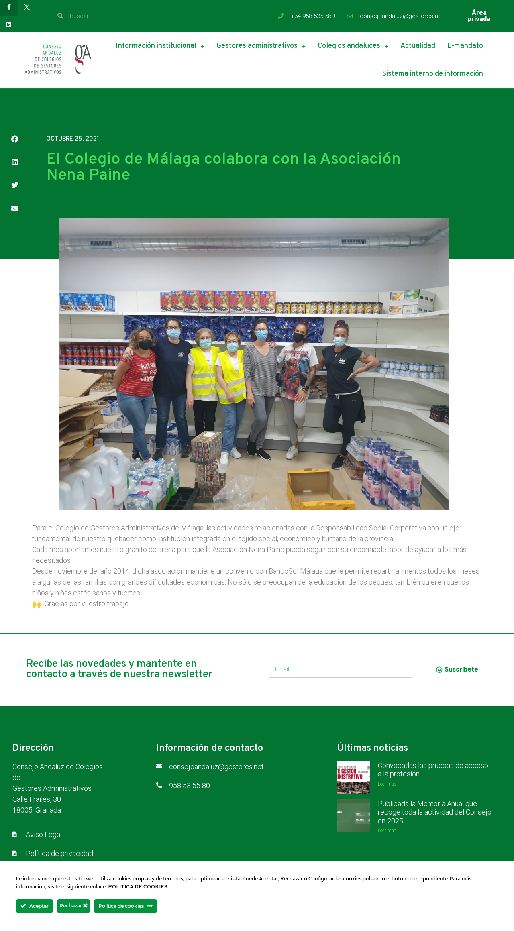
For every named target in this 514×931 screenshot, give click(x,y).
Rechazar (71, 905)
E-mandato (465, 46)
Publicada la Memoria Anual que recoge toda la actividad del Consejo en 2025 (435, 812)
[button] (15, 139)
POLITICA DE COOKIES (137, 887)
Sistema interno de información (432, 74)
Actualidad (417, 46)
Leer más (387, 784)
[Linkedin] (9, 25)
